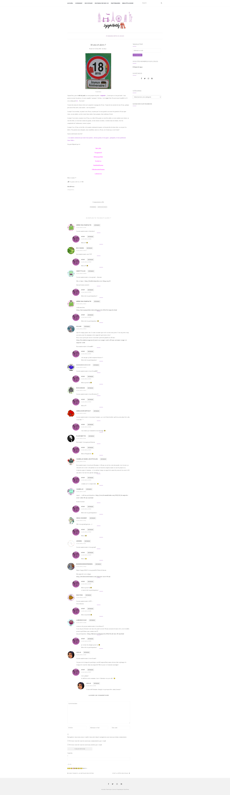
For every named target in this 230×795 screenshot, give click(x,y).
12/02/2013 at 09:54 (86, 509)
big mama (80, 248)
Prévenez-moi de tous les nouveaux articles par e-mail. (85, 745)
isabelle (79, 489)
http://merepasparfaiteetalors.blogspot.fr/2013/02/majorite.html (96, 310)
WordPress (126, 789)
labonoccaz (81, 620)
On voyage (88, 3)
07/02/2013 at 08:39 (81, 250)
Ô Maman (109, 36)
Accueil (70, 3)
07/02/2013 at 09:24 (81, 328)
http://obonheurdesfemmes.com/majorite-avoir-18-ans (93, 576)
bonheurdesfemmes (84, 564)
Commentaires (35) (98, 202)
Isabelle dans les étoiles (87, 459)
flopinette (81, 436)
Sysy (105, 49)
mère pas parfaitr (83, 225)
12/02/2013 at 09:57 (86, 672)
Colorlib (114, 789)
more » (85, 768)
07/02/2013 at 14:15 (81, 491)
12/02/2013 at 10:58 (91, 685)
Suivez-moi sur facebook (142, 104)
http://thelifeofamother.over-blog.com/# (98, 281)
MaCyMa (79, 595)
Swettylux (80, 271)
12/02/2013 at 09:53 (86, 450)
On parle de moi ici (102, 3)
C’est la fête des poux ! (120, 773)
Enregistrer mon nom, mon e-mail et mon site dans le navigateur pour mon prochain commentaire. (97, 737)
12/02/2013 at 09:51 (86, 353)
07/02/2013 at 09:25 (81, 367)
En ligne (138, 67)
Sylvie (78, 326)
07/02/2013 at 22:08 (81, 622)
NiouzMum (80, 388)
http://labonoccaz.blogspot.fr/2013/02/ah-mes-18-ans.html (105, 634)
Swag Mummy (81, 518)
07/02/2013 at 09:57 (81, 413)
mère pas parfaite (83, 301)
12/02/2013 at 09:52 (86, 379)
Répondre (97, 225)
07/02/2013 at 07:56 (81, 227)
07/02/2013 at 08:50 (81, 273)
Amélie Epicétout (83, 411)
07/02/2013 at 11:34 (81, 461)
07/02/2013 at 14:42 (81, 520)
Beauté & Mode (127, 3)
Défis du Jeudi (118, 36)
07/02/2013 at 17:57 (81, 543)
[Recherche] (161, 3)
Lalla (78, 652)
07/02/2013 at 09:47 (81, 390)
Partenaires (115, 3)
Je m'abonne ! (137, 55)
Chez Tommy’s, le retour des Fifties (81, 773)
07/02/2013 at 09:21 (81, 303)
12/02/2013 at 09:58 (86, 239)
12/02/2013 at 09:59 (86, 317)
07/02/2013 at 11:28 (81, 438)
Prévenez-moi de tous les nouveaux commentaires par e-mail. (87, 741)
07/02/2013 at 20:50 (81, 597)
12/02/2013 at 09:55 (86, 555)
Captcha (69, 753)
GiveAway (78, 3)
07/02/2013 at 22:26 (81, 654)
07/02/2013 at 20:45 (81, 566)
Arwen (79, 541)
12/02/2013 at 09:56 (86, 611)
